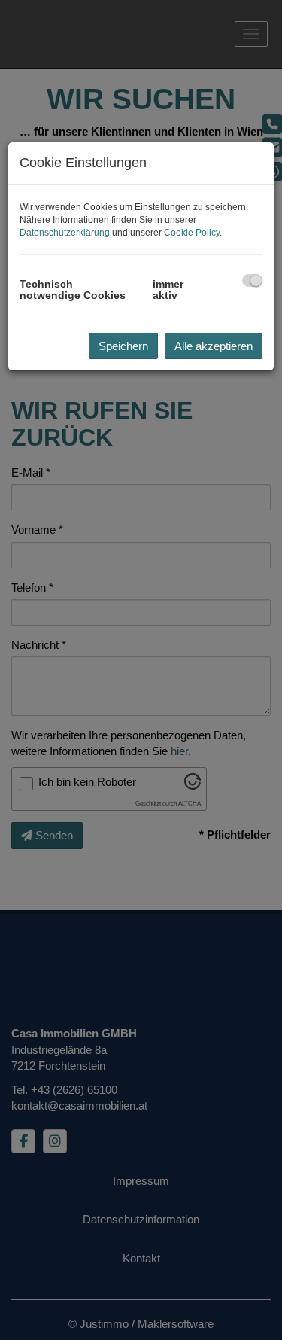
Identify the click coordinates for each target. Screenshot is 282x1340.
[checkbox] (252, 280)
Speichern (123, 346)
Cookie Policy (192, 232)
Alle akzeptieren (213, 346)
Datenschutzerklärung (65, 232)
